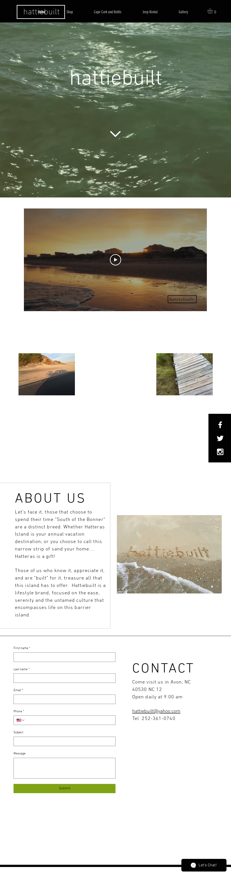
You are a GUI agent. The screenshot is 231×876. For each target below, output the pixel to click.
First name (22, 648)
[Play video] (115, 259)
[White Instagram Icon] (220, 451)
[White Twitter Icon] (220, 438)
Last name (22, 669)
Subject (18, 732)
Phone (19, 711)
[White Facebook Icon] (220, 424)
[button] (213, 11)
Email (18, 690)
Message (19, 754)
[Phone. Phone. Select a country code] (20, 720)
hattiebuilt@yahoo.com (156, 711)
